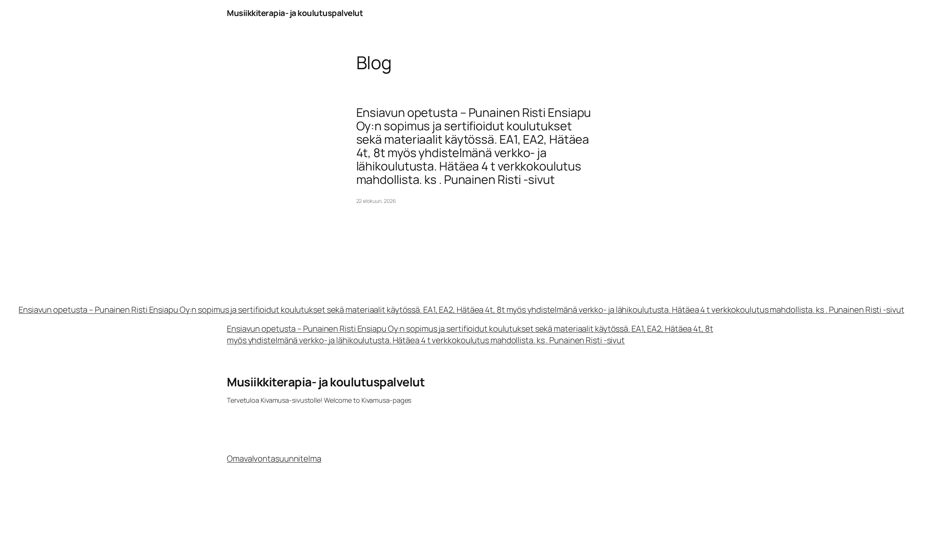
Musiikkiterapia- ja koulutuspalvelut (295, 13)
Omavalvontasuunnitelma (274, 458)
